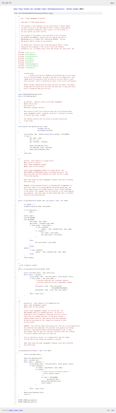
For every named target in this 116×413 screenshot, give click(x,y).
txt (108, 410)
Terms (21, 410)
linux (15, 9)
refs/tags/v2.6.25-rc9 (55, 9)
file (50, 13)
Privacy (16, 410)
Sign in (112, 3)
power (75, 9)
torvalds (37, 9)
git (32, 9)
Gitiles (11, 410)
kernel (26, 9)
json (112, 410)
